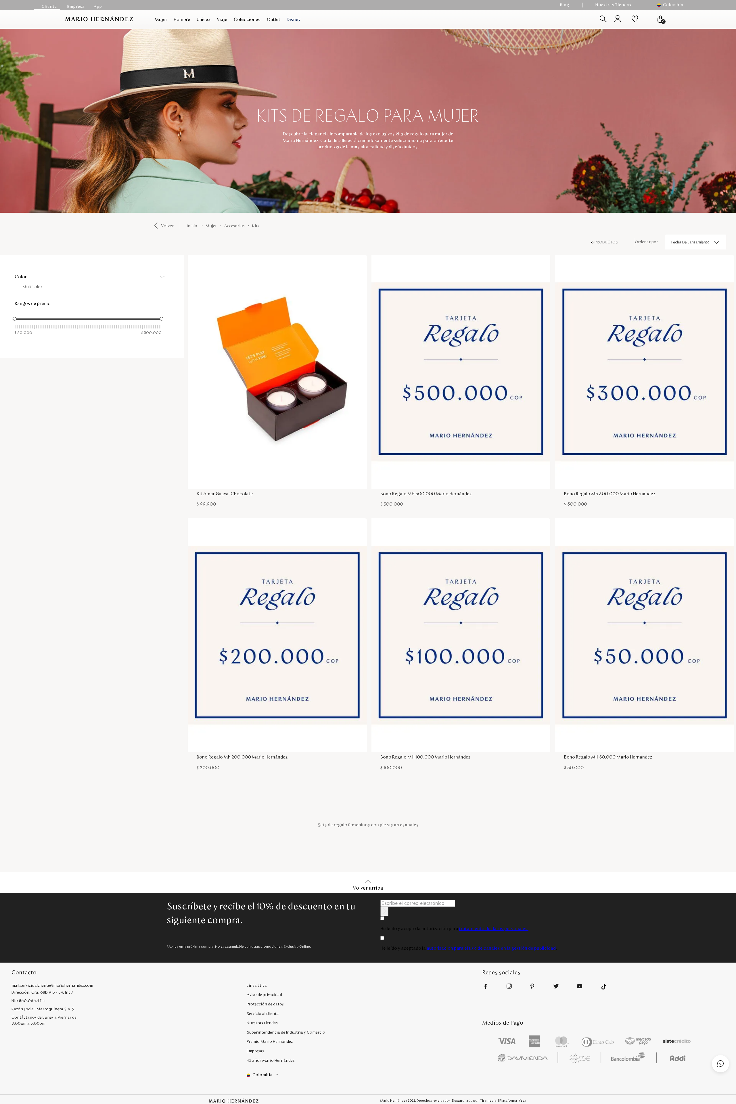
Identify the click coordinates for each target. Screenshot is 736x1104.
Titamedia (488, 1100)
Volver (167, 226)
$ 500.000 (151, 333)
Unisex (203, 19)
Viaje (222, 19)
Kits (255, 226)
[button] (673, 5)
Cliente (49, 7)
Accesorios (234, 226)
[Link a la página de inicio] (193, 226)
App (98, 7)
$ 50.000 (23, 333)
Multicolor (32, 287)
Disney (294, 19)
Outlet (273, 19)
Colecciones (247, 19)
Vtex (522, 1100)
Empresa (76, 7)
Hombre (182, 19)
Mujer (161, 19)
